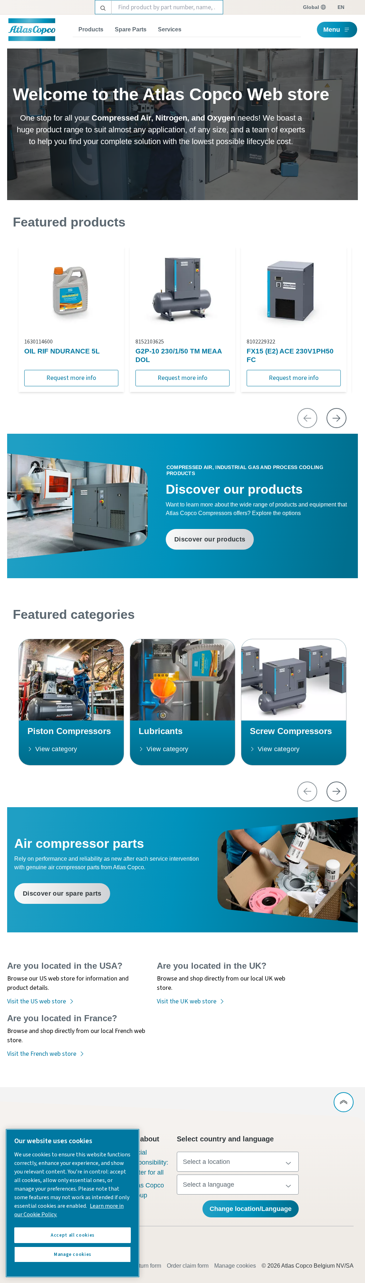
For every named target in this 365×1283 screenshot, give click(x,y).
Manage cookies (235, 1266)
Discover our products (210, 539)
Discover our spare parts (62, 893)
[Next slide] (336, 418)
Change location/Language (251, 1208)
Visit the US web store (36, 1001)
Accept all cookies (72, 1235)
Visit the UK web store (186, 1001)
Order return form (139, 1266)
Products (90, 29)
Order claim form (188, 1266)
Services (169, 29)
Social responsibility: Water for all (148, 1162)
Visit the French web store (41, 1053)
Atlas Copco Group (146, 1190)
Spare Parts (130, 29)
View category (56, 749)
